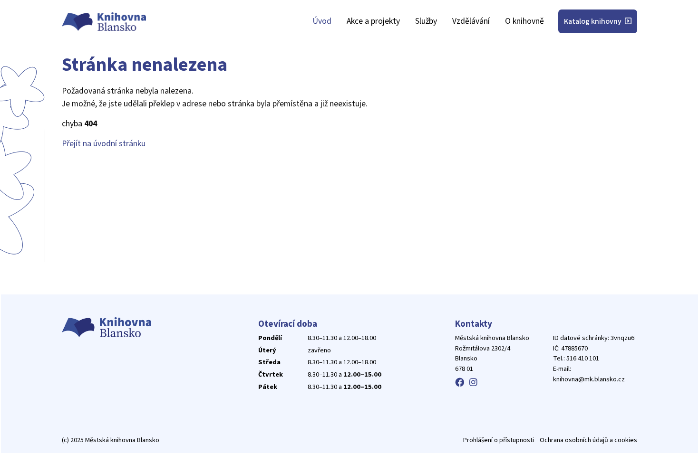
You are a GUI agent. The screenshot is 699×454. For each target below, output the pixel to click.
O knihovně (524, 21)
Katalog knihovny (593, 21)
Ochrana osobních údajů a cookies (588, 440)
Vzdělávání (471, 21)
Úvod (321, 21)
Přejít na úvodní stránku (104, 144)
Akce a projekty (373, 21)
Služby (426, 21)
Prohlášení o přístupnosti (498, 440)
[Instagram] (473, 382)
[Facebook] (459, 382)
